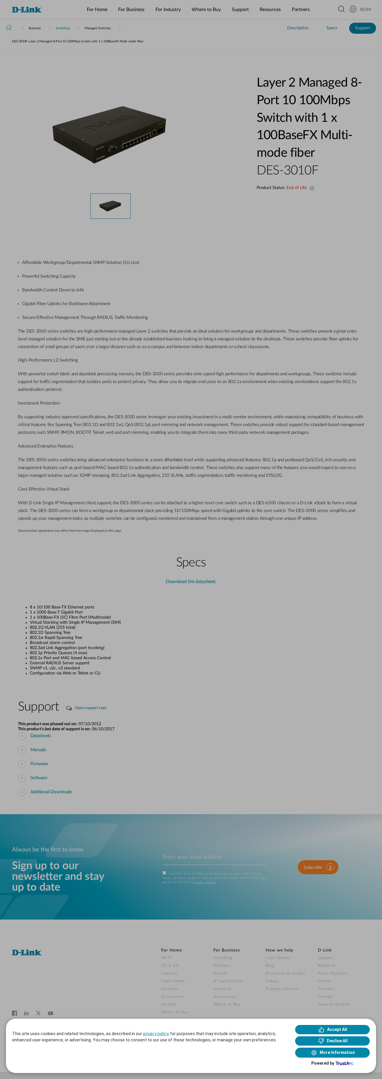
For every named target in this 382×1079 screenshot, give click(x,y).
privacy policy (155, 1033)
